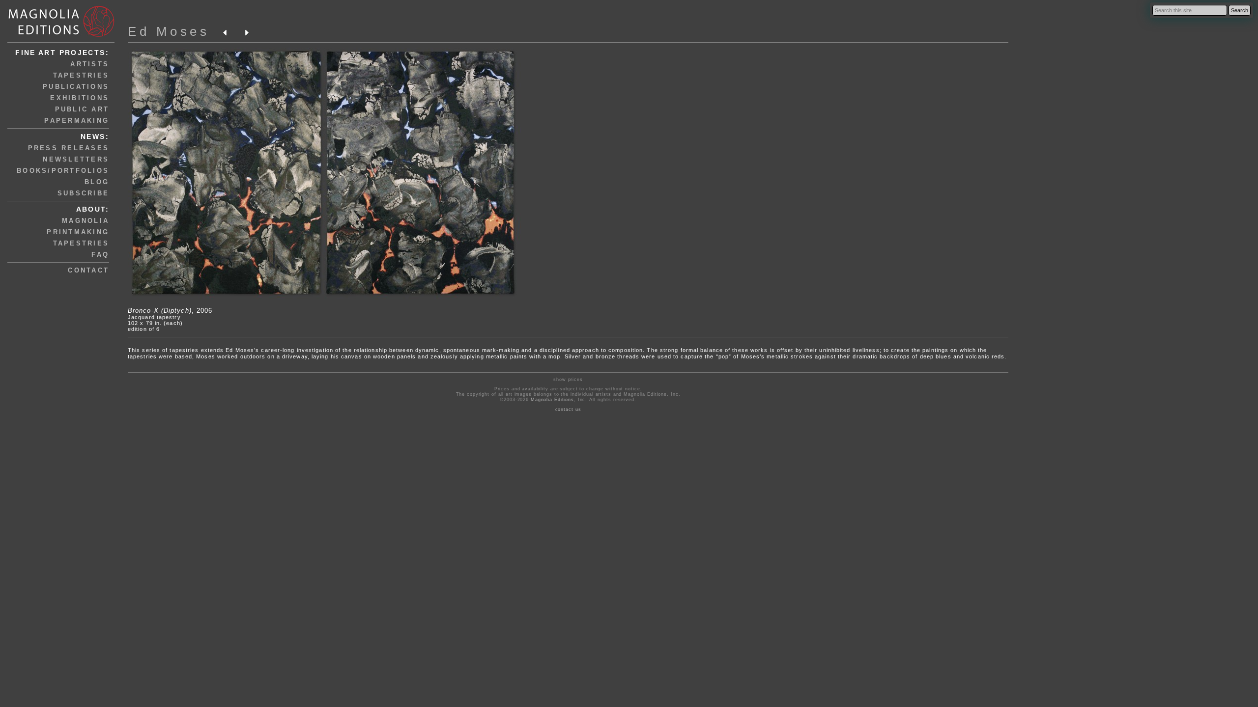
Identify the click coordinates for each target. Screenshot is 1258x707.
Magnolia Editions (552, 399)
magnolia (85, 220)
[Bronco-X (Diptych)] (324, 298)
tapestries (81, 75)
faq (100, 254)
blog (97, 182)
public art (82, 109)
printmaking (78, 232)
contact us (568, 409)
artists (89, 64)
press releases (69, 148)
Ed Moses (168, 31)
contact (88, 270)
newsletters (76, 159)
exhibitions (79, 98)
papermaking (76, 120)
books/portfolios (63, 170)
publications (76, 86)
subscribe (83, 193)
